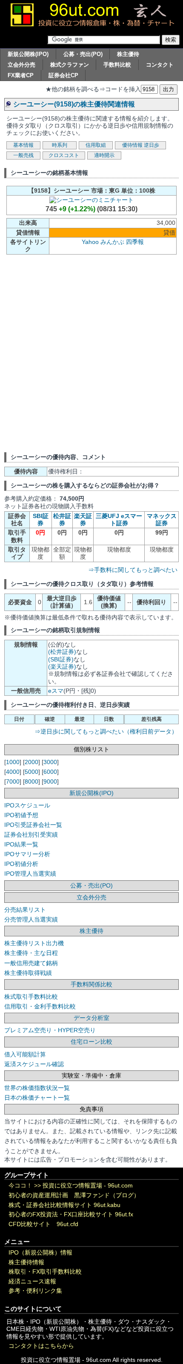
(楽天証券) (62, 666)
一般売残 (23, 155)
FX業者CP (21, 75)
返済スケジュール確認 (34, 1064)
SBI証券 (41, 520)
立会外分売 (21, 65)
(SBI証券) (61, 659)
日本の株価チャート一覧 (37, 1097)
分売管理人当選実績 (31, 919)
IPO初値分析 (21, 863)
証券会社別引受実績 (31, 834)
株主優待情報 (26, 1262)
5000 (31, 771)
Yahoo (90, 241)
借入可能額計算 (25, 1054)
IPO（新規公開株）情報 (40, 1252)
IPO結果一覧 (21, 844)
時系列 (59, 145)
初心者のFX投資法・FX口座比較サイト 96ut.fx (71, 1214)
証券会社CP (63, 75)
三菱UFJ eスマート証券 (119, 520)
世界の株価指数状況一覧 (37, 1087)
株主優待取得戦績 (28, 972)
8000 (31, 781)
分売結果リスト (25, 909)
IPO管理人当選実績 (30, 873)
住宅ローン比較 (91, 1041)
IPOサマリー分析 (27, 854)
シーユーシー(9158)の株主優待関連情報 (74, 104)
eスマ (55, 690)
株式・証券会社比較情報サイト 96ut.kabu (64, 1205)
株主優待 (128, 54)
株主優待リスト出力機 (34, 943)
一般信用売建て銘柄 (31, 963)
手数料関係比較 (91, 984)
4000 (13, 771)
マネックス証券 (162, 520)
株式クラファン (69, 65)
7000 (13, 781)
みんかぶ (112, 241)
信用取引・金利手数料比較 (40, 1006)
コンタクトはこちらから (41, 1346)
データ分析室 (91, 1017)
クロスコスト (64, 155)
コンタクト (160, 65)
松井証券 (62, 520)
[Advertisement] (91, 353)
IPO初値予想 (21, 815)
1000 (13, 762)
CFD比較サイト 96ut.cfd (43, 1224)
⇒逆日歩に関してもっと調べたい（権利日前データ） (105, 731)
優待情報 (132, 145)
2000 (31, 762)
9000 (50, 781)
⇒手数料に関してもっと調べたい (132, 569)
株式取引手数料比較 (31, 996)
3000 (50, 762)
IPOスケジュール (27, 805)
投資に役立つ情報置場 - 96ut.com (88, 1185)
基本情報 (23, 145)
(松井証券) (62, 651)
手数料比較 (117, 65)
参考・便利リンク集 (35, 1291)
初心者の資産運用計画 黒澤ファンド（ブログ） (74, 1195)
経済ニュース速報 (32, 1281)
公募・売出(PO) (83, 54)
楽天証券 (83, 520)
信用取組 (96, 145)
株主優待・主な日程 (31, 952)
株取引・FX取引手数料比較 (45, 1272)
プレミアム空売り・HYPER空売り (50, 1030)
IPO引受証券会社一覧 (33, 824)
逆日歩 (151, 145)
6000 (50, 771)
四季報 (135, 241)
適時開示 (104, 155)
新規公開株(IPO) (28, 54)
